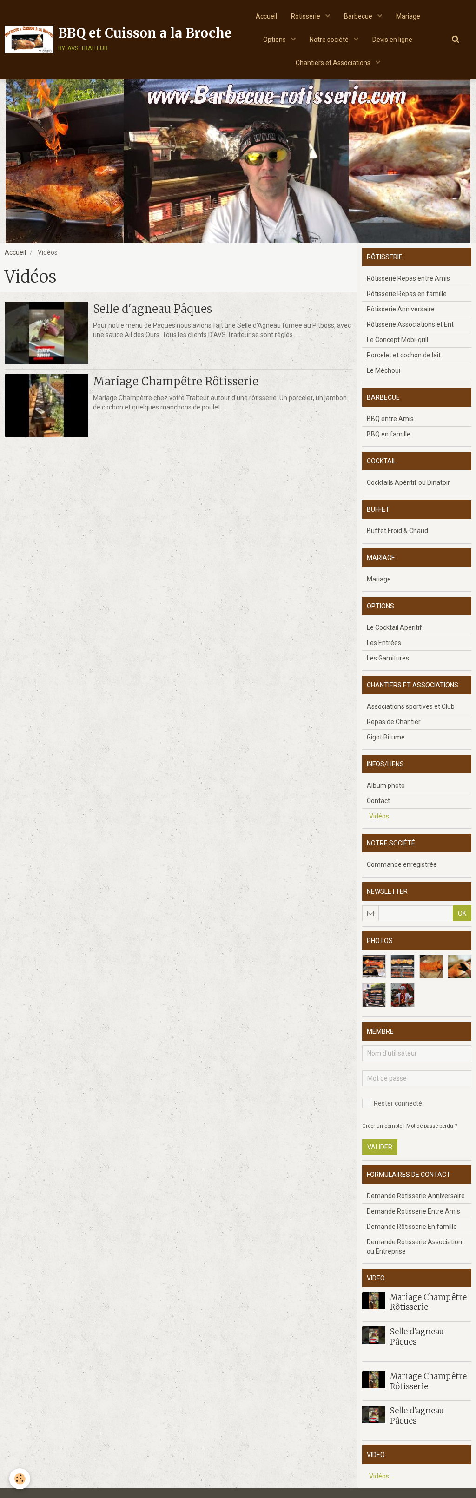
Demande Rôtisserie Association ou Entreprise (414, 1246)
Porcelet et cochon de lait (404, 355)
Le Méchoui (383, 370)
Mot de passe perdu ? (431, 1126)
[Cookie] (19, 1478)
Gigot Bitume (386, 737)
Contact (378, 801)
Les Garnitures (388, 658)
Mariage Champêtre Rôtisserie (175, 381)
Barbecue (359, 16)
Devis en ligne (392, 39)
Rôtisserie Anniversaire (401, 309)
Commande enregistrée (402, 864)
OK (462, 913)
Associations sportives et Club (411, 706)
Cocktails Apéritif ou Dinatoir (408, 482)
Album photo (386, 785)
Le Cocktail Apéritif (394, 627)
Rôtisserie (306, 16)
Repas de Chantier (394, 722)
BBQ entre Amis (390, 418)
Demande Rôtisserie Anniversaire (416, 1196)
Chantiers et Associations (334, 62)
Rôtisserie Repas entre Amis (408, 278)
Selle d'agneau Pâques (152, 309)
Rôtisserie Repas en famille (407, 293)
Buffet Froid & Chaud (397, 531)
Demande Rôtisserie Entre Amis (413, 1211)
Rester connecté (398, 1103)
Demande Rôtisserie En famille (412, 1226)
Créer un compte (382, 1126)
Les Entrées (384, 643)
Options (275, 39)
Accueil (266, 16)
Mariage (408, 16)
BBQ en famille (388, 434)
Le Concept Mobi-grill (397, 339)
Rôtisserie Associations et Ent (410, 324)
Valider (379, 1147)
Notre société (330, 39)
